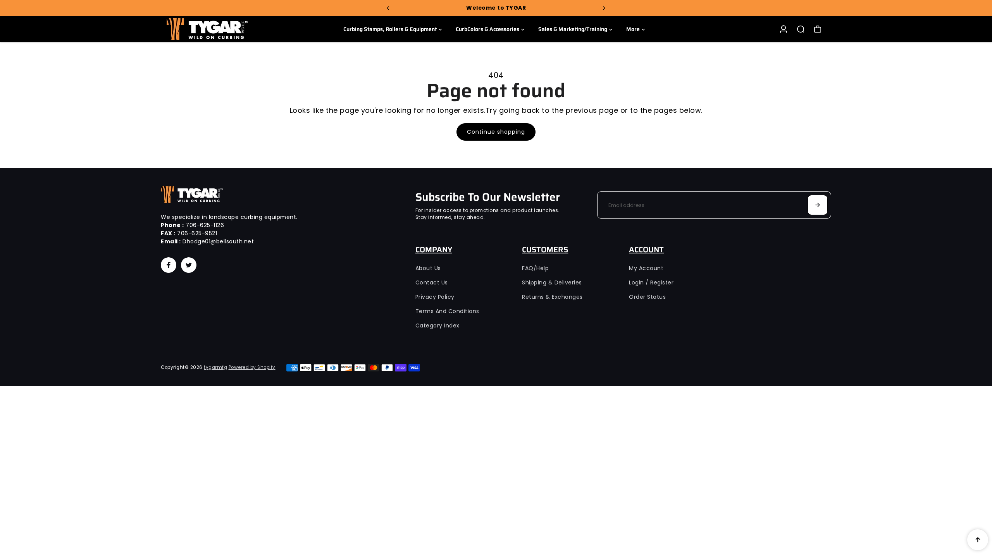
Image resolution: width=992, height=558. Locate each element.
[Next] (603, 8)
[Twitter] (188, 265)
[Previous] (388, 8)
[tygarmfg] (215, 29)
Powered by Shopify (252, 367)
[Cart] (817, 29)
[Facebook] (168, 265)
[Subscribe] (818, 205)
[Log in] (783, 29)
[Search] (800, 29)
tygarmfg (215, 367)
